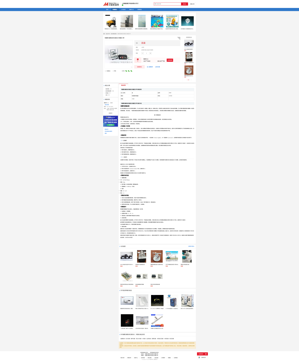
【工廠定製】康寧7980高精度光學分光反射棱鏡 (130, 328)
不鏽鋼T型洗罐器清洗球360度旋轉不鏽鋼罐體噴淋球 (161, 328)
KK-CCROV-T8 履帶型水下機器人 (157, 308)
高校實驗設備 (113, 33)
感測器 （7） (108, 93)
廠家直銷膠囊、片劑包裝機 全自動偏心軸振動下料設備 (131, 29)
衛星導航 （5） (109, 89)
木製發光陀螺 (160, 338)
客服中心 (136, 357)
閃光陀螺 (171, 338)
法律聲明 (163, 357)
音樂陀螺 (154, 338)
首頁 (104, 33)
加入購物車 (150, 67)
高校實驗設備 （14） (110, 91)
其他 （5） (108, 95)
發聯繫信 (139, 67)
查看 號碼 (107, 104)
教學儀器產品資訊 (144, 352)
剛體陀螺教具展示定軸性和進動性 (191, 75)
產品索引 (106, 129)
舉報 (115, 71)
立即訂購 (157, 67)
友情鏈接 (176, 357)
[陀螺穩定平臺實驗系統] (189, 57)
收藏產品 (108, 71)
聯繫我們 (129, 357)
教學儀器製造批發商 (154, 352)
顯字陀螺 (133, 338)
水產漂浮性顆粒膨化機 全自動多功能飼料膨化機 (175, 29)
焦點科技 (151, 359)
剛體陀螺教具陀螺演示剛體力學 (151, 354)
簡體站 (169, 357)
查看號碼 (170, 60)
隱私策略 (149, 357)
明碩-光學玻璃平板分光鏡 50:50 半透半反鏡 (144, 308)
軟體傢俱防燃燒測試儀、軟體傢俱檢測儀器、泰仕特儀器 (132, 308)
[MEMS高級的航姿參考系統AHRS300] (189, 43)
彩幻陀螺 (128, 338)
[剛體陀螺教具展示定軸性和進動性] (189, 70)
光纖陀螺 (122, 338)
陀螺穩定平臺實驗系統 (189, 62)
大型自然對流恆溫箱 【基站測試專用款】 (143, 328)
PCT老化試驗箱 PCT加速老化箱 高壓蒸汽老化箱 (175, 308)
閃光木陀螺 (138, 338)
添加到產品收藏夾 (108, 131)
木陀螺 (144, 338)
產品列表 (108, 33)
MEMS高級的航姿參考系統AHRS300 (191, 49)
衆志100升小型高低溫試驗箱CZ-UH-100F (189, 308)
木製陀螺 (166, 338)
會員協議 (156, 357)
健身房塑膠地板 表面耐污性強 (156, 29)
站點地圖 (143, 357)
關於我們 (122, 357)
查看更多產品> (191, 246)
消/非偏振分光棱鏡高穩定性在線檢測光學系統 (190, 29)
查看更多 (110, 113)
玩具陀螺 (148, 338)
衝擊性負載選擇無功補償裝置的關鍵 (142, 29)
